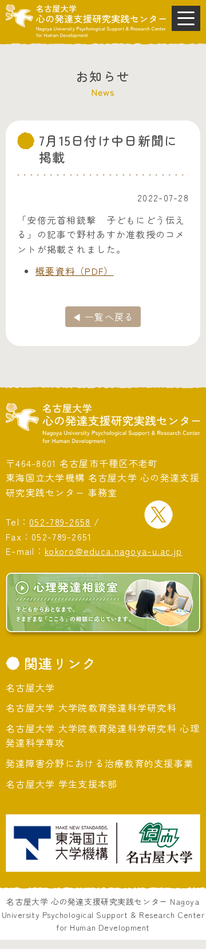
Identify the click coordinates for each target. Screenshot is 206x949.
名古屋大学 (30, 687)
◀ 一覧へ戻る (103, 317)
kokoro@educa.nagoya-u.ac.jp (114, 551)
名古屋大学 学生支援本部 (61, 784)
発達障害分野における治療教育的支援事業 (99, 763)
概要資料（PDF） (74, 271)
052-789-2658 (59, 521)
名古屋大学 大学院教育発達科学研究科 (91, 707)
